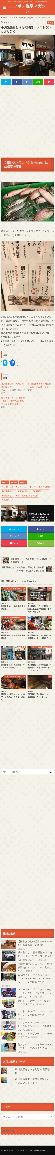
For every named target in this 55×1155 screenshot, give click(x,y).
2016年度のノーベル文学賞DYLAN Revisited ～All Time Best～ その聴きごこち (26, 980)
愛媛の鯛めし (25, 491)
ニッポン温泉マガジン (27, 8)
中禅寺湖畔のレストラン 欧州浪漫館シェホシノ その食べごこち (35, 967)
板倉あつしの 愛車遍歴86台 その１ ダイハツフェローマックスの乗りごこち (35, 956)
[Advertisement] (27, 117)
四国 (6, 482)
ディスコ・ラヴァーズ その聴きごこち (35, 1035)
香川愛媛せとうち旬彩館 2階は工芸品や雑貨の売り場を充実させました (13, 401)
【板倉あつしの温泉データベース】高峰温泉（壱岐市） (35, 945)
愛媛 (15, 482)
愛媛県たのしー (41, 491)
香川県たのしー (10, 500)
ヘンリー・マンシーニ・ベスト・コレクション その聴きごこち (35, 1026)
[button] (27, 55)
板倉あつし (9, 1130)
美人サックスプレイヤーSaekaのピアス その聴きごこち (35, 1048)
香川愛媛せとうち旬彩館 (28, 495)
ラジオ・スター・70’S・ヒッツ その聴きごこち (36, 1002)
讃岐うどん (8, 495)
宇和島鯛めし (9, 491)
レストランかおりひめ (41, 487)
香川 (24, 482)
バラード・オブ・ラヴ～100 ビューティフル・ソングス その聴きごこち (35, 993)
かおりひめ (8, 487)
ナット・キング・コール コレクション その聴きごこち (35, 1015)
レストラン (22, 487)
